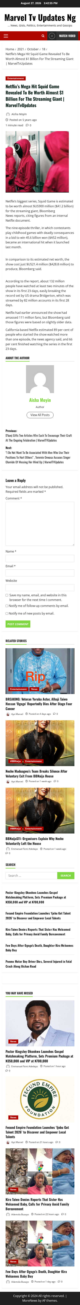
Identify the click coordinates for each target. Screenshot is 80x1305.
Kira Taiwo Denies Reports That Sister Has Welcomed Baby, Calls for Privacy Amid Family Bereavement (38, 931)
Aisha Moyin (19, 114)
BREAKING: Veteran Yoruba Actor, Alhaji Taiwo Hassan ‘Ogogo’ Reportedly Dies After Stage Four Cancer (39, 704)
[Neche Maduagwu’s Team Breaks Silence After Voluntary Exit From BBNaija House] (40, 743)
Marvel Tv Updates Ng (40, 17)
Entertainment (15, 78)
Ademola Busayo (20, 1214)
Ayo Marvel (17, 713)
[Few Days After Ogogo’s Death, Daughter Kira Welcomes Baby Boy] (40, 1244)
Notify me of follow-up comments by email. (39, 606)
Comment (14, 498)
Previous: (39, 435)
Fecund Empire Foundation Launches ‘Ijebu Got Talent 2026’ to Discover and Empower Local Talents (38, 915)
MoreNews (29, 1300)
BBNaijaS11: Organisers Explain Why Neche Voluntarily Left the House (34, 841)
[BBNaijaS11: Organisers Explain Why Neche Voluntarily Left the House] (40, 811)
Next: (38, 454)
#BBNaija (15, 761)
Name (11, 551)
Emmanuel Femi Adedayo (24, 848)
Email (11, 566)
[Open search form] (43, 35)
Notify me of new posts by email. (31, 613)
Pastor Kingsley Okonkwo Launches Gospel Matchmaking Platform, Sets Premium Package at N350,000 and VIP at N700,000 (36, 897)
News (34, 689)
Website (11, 581)
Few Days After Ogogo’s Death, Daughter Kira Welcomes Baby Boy (36, 1274)
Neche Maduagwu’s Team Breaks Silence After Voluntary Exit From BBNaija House (36, 773)
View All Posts (40, 415)
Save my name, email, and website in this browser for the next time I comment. (38, 597)
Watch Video (67, 36)
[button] (6, 36)
